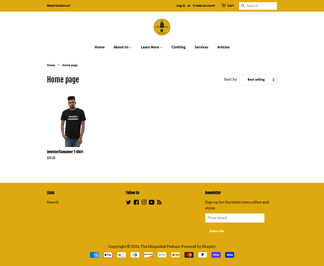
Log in (180, 5)
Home (100, 47)
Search (53, 202)
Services (201, 47)
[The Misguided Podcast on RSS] (159, 203)
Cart (230, 5)
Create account (204, 5)
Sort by (230, 79)
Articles (223, 47)
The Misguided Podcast (160, 246)
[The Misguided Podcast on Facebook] (136, 203)
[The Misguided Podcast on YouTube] (151, 203)
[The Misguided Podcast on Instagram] (144, 203)
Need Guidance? (58, 5)
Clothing (178, 47)
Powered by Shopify (198, 246)
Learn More (150, 47)
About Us (121, 47)
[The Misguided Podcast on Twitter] (128, 203)
